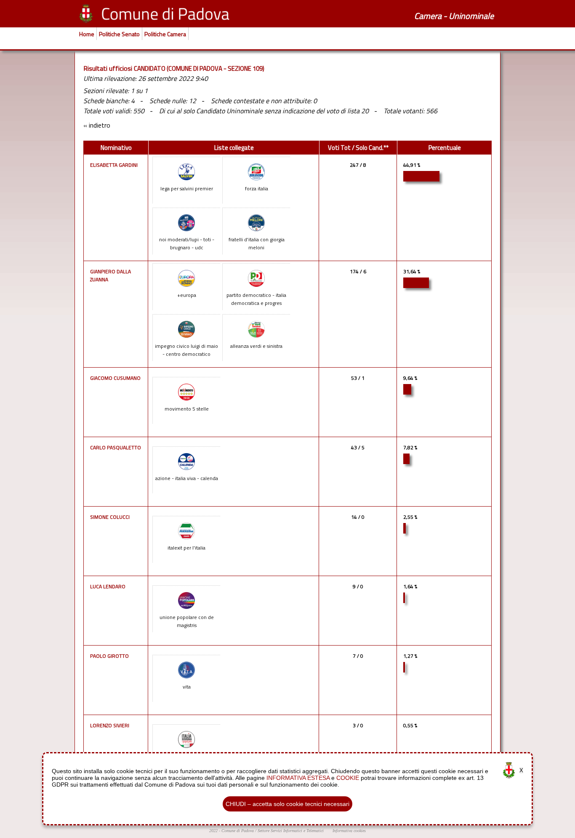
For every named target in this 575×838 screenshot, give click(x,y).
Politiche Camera (165, 33)
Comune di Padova (237, 830)
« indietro (96, 125)
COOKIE (347, 777)
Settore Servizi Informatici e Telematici (291, 830)
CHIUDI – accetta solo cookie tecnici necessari (287, 804)
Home (86, 33)
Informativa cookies (349, 830)
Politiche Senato (119, 33)
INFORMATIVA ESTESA (298, 777)
